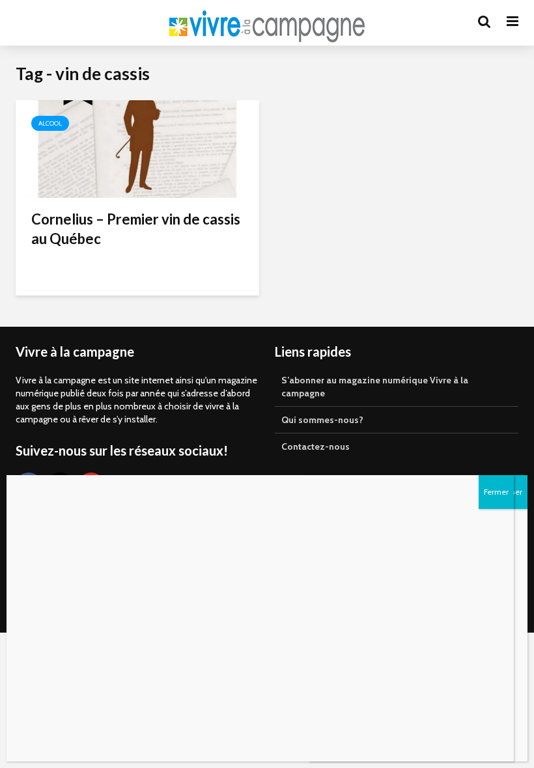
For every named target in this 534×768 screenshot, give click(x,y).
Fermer (496, 492)
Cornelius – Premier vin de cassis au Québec (135, 228)
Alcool (50, 123)
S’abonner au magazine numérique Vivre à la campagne (374, 386)
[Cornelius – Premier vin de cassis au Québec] (137, 148)
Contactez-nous (315, 446)
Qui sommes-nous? (322, 420)
